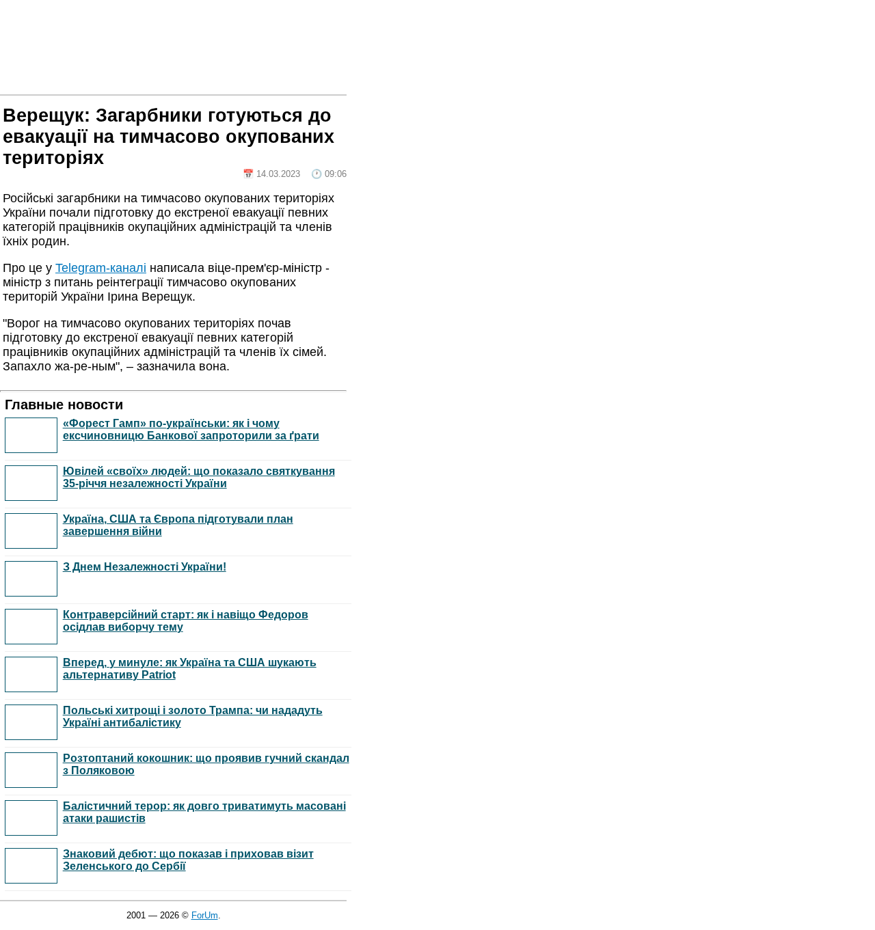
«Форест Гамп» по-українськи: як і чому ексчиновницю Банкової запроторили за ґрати (191, 429)
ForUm (204, 915)
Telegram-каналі (100, 268)
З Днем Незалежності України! (144, 567)
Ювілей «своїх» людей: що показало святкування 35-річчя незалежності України (199, 477)
